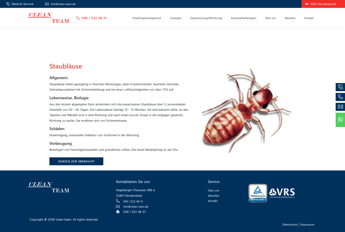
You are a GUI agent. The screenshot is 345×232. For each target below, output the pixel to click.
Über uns (270, 18)
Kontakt (309, 18)
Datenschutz (290, 224)
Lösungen (175, 18)
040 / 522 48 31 (94, 18)
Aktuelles (290, 18)
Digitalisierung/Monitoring (206, 18)
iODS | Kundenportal (323, 4)
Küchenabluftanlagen (243, 18)
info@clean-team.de (62, 4)
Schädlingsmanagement (146, 18)
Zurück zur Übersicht (76, 161)
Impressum (307, 224)
